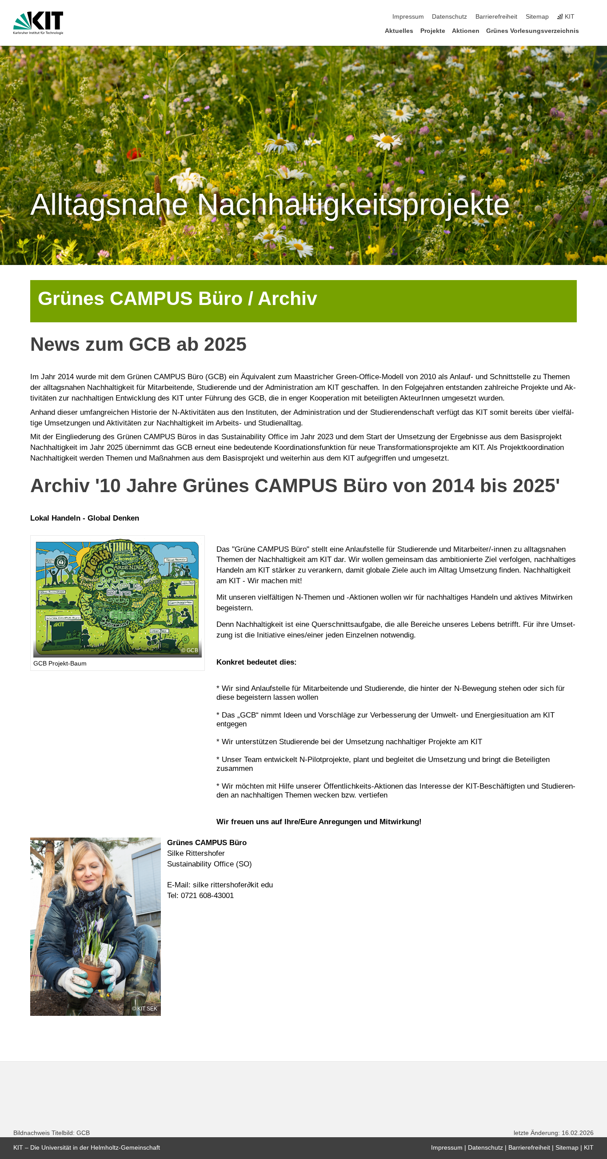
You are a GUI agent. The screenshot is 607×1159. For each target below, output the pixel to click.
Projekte (432, 31)
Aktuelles (399, 31)
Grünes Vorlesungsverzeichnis (532, 31)
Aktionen (465, 31)
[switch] (591, 16)
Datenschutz (449, 16)
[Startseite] (591, 30)
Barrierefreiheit (496, 16)
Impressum (408, 16)
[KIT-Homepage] (38, 23)
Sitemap (537, 16)
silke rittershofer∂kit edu (233, 885)
